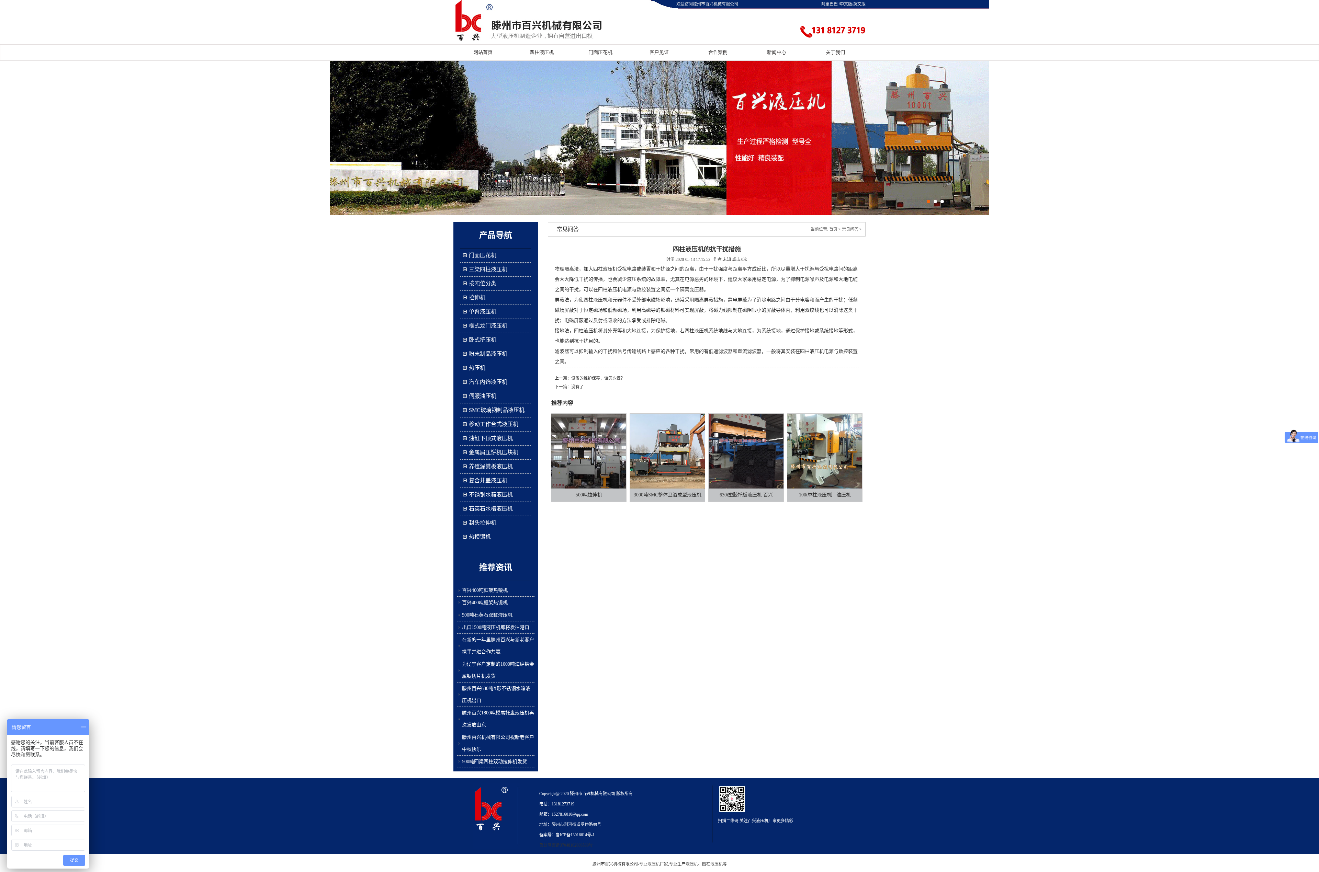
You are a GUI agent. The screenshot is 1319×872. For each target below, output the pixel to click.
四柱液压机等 (714, 864)
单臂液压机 (482, 311)
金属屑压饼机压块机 (493, 452)
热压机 (477, 368)
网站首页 (483, 52)
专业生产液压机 (683, 864)
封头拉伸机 (482, 523)
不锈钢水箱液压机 (491, 494)
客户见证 (659, 52)
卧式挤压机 (482, 340)
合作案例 (718, 52)
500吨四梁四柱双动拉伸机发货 (494, 761)
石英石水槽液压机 (491, 509)
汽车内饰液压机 (488, 382)
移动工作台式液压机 (493, 424)
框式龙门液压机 (488, 326)
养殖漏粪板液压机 (491, 466)
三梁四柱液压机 (488, 269)
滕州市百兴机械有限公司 (615, 864)
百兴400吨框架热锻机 (485, 590)
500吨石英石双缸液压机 (487, 615)
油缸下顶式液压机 (491, 438)
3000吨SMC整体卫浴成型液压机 (667, 494)
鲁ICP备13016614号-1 (575, 835)
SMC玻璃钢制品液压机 (497, 410)
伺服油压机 (482, 396)
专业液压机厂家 (653, 864)
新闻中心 (776, 52)
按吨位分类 (482, 283)
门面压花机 (600, 52)
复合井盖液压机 (488, 480)
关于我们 (835, 52)
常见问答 (850, 229)
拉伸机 (477, 297)
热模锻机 (480, 537)
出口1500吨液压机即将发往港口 (495, 627)
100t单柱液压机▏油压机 (825, 494)
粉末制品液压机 (488, 354)
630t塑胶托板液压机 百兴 (746, 494)
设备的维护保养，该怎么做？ (598, 378)
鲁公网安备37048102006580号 (566, 845)
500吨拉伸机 (589, 494)
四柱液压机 (542, 52)
